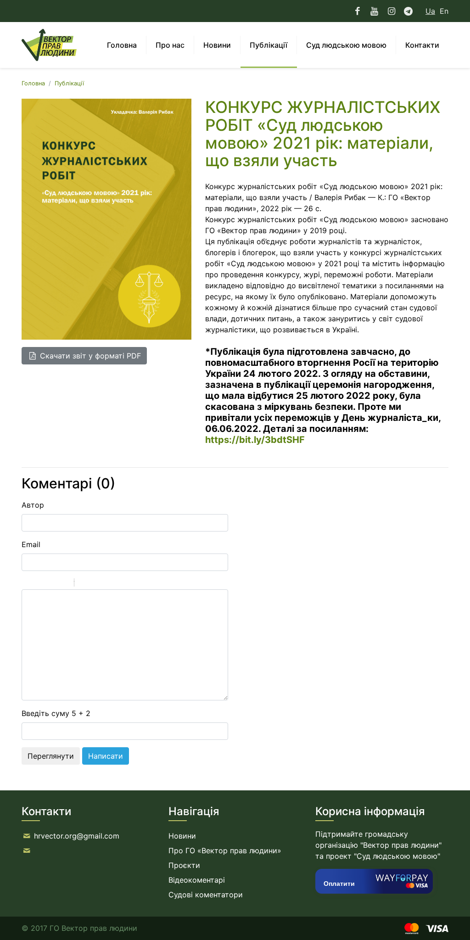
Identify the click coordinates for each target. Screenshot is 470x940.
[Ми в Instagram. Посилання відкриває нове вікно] (391, 11)
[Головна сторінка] (49, 45)
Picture (120, 583)
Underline (51, 583)
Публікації (69, 83)
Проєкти (184, 865)
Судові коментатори (205, 894)
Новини (182, 835)
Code (96, 583)
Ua (430, 11)
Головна (33, 83)
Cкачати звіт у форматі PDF (89, 355)
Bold (27, 583)
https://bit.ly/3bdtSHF (255, 439)
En (444, 11)
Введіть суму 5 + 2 (56, 713)
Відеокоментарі (196, 879)
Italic (39, 583)
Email (31, 544)
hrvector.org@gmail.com (76, 835)
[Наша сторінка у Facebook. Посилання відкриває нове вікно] (358, 11)
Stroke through (63, 583)
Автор (33, 504)
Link (108, 583)
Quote (85, 583)
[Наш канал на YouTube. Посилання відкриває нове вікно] (374, 11)
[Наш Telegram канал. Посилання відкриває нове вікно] (408, 11)
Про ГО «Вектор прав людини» (224, 850)
